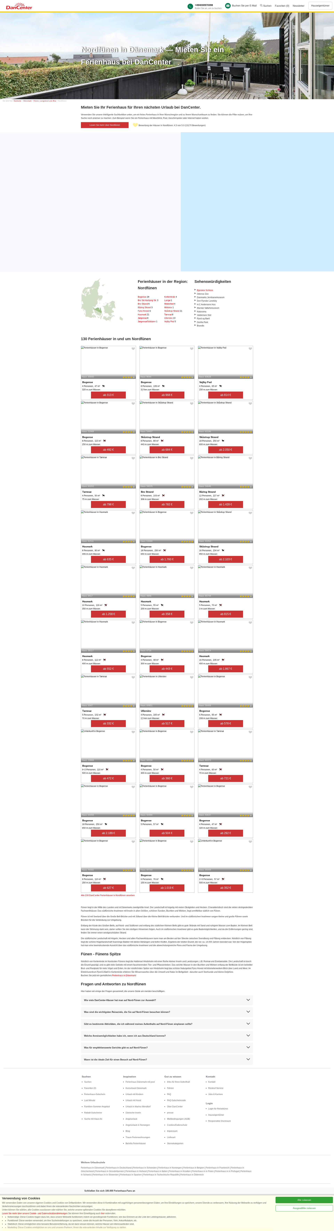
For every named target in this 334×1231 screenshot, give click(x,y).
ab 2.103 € (225, 559)
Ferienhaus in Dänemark (124, 975)
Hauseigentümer (320, 5)
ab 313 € (108, 394)
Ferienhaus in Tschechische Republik (161, 1174)
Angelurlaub (131, 1119)
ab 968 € (167, 394)
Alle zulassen (304, 1200)
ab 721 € (225, 778)
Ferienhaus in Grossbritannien (109, 1171)
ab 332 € (108, 723)
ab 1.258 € (108, 614)
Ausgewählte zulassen (304, 1208)
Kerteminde (170, 297)
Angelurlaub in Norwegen (138, 1125)
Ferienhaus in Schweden (145, 1168)
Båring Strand (145, 307)
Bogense (143, 297)
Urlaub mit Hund (133, 1100)
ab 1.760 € (167, 559)
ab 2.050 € (225, 449)
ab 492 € (108, 449)
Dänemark (27, 101)
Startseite (17, 101)
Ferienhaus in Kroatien (180, 1171)
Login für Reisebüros (218, 1108)
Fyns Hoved (144, 311)
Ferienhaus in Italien (158, 1171)
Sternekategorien (175, 1143)
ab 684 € (167, 449)
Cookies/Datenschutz (177, 1125)
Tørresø (168, 314)
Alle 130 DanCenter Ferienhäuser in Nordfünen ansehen (108, 895)
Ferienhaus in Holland (136, 1171)
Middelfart (169, 304)
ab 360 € (167, 778)
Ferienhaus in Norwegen (170, 1168)
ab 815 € (225, 614)
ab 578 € (225, 723)
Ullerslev (170, 318)
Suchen (267, 5)
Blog (128, 1131)
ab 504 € (167, 833)
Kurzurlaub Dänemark (136, 1088)
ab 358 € (167, 614)
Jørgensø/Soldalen (147, 321)
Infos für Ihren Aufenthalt (178, 1082)
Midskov (169, 307)
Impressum (172, 1131)
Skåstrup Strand (173, 311)
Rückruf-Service (215, 1088)
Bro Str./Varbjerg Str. (148, 300)
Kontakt (211, 1082)
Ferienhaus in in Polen (203, 1171)
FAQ (169, 1094)
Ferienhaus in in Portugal (227, 1171)
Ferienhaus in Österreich (192, 1174)
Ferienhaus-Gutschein (94, 1094)
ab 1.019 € (167, 887)
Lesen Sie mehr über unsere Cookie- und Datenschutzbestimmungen (35, 1213)
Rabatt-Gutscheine (93, 1112)
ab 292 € (225, 833)
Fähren (170, 1088)
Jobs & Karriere (215, 1094)
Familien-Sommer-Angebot (97, 1106)
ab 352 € (225, 887)
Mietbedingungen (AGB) (178, 1119)
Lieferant (171, 1137)
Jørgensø (143, 318)
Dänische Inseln (133, 1112)
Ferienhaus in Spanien (131, 1174)
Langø (168, 300)
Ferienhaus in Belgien (193, 1168)
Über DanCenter (175, 1106)
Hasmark (143, 314)
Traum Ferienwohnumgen (138, 1137)
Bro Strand (144, 304)
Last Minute (89, 1100)
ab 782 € (167, 504)
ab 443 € (167, 668)
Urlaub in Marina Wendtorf (138, 1106)
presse (170, 1112)
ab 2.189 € (108, 833)
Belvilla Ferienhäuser (136, 1143)
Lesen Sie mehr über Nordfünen (105, 125)
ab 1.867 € (225, 668)
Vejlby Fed (170, 321)
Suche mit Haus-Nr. (93, 1119)
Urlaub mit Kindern (134, 1094)
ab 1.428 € (225, 504)
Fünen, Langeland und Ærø (45, 101)
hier (103, 1213)
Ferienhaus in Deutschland (119, 1168)
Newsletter (298, 5)
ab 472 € (108, 778)
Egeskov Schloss (205, 290)
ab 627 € (108, 887)
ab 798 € (108, 504)
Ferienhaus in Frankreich (217, 1168)
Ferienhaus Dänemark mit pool (140, 1082)
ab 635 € (108, 559)
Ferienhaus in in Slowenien (106, 1174)
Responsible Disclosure (219, 1121)
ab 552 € (108, 668)
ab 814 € (225, 394)
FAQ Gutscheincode (176, 1100)
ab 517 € (167, 723)
